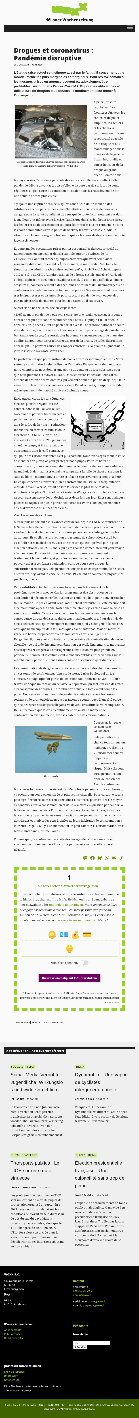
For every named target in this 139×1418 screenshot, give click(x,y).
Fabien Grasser (84, 1194)
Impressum (11, 1375)
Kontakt (78, 1281)
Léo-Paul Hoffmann (23, 1187)
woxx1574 (57, 1022)
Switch (81, 963)
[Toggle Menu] (130, 27)
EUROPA (80, 1155)
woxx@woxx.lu (97, 1301)
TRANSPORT (29, 1155)
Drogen (35, 1022)
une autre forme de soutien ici (75, 920)
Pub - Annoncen (14, 1334)
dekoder (116, 1002)
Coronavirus (22, 1022)
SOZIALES (17, 1066)
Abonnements (12, 1330)
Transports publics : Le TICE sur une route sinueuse (34, 1170)
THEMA (30, 1066)
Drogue (46, 1022)
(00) (83, 1290)
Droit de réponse (14, 1371)
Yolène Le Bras (84, 1099)
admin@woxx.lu (82, 1295)
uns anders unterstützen (66, 905)
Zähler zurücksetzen (106, 997)
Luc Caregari (21, 64)
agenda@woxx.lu (95, 1305)
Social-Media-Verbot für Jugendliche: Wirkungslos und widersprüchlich (36, 1082)
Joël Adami (17, 1099)
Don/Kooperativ (13, 1338)
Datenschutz (11, 1379)
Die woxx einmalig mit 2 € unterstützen (69, 978)
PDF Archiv (80, 1326)
